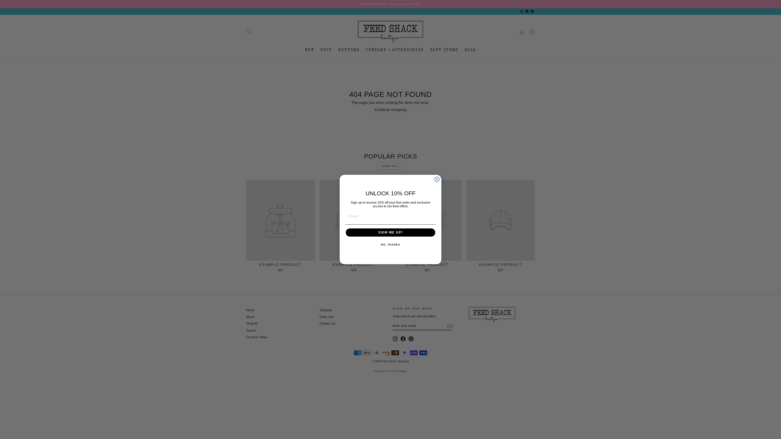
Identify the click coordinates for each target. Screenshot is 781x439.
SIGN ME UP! (390, 232)
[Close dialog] (436, 179)
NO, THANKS (390, 244)
